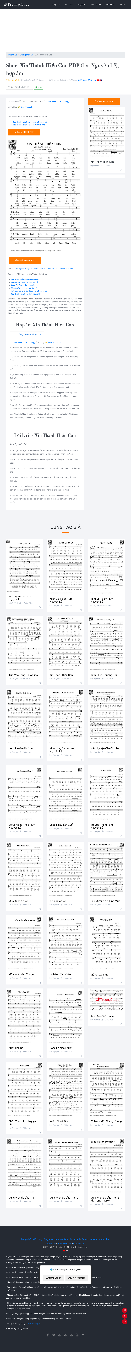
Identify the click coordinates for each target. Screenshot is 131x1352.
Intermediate (95, 4)
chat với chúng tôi (33, 1323)
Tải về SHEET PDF (25, 132)
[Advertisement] (65, 32)
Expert (122, 4)
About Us (51, 1243)
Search (38, 87)
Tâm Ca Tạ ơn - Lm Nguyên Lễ (24, 288)
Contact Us (79, 1243)
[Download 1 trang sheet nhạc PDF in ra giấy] (125, 1310)
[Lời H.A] (92, 80)
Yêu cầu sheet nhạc (100, 1239)
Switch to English (53, 1278)
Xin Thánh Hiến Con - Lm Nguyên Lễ (26, 294)
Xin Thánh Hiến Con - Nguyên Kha (25, 279)
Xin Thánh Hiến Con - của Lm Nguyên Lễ (30, 122)
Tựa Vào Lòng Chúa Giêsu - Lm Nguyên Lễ (29, 291)
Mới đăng (37, 1239)
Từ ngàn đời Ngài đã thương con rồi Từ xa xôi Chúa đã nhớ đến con (44, 268)
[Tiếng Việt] (98, 80)
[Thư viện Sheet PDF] (16, 4)
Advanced (110, 4)
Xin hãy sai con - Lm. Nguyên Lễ (24, 282)
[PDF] (80, 80)
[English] (101, 80)
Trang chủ (55, 4)
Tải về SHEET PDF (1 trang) (57, 101)
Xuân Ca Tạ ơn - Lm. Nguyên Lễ (24, 285)
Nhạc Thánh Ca (27, 107)
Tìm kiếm (69, 4)
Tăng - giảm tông (27, 334)
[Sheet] (86, 80)
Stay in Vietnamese (76, 1278)
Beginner (81, 4)
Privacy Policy (64, 1243)
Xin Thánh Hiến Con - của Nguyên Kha (29, 125)
